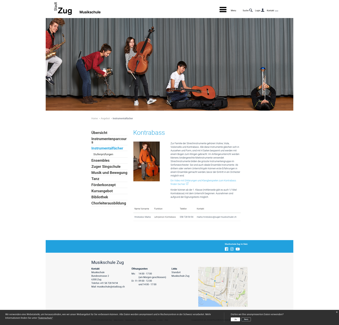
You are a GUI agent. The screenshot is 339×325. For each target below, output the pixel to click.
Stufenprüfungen (103, 154)
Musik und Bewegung (109, 172)
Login (257, 10)
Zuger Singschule (106, 166)
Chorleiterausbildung (108, 203)
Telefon (183, 208)
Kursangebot (102, 190)
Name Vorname (141, 208)
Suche (246, 10)
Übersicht (99, 132)
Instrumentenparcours (109, 140)
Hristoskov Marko (142, 216)
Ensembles (100, 160)
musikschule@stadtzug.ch (111, 286)
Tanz (95, 178)
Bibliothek (99, 197)
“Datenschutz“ (45, 317)
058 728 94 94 (186, 216)
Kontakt (270, 10)
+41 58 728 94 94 (109, 283)
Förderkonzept (103, 184)
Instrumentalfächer (107, 148)
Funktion (158, 208)
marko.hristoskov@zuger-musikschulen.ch (217, 216)
